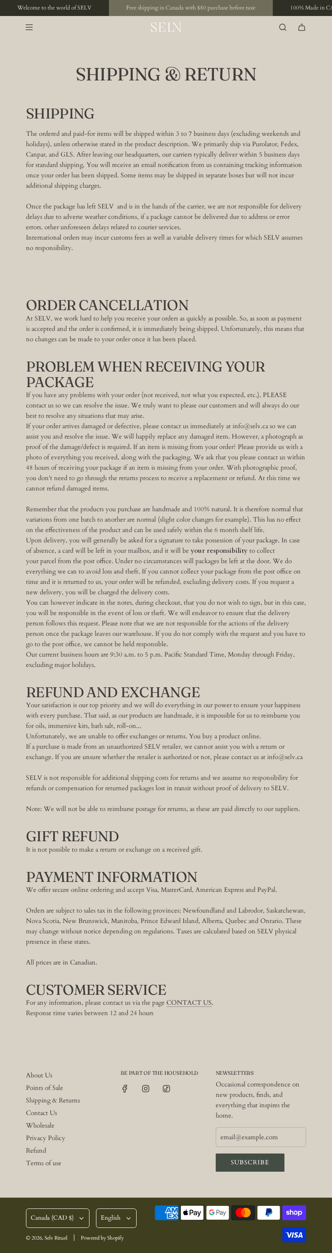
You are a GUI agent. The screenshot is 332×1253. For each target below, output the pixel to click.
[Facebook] (124, 1088)
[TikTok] (166, 1088)
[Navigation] (28, 27)
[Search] (282, 27)
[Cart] (301, 27)
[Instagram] (145, 1088)
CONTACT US (189, 1002)
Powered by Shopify (102, 1237)
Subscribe (250, 1162)
